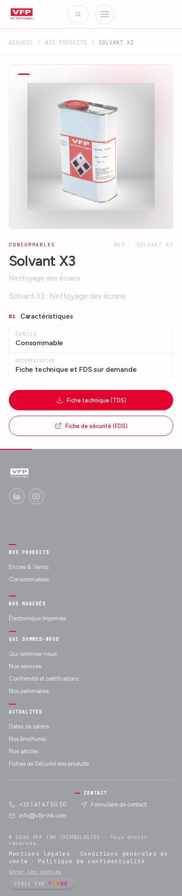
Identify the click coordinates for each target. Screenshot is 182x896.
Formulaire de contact (119, 804)
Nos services (25, 666)
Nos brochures (27, 739)
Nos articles (23, 751)
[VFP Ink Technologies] (21, 14)
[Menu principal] (104, 14)
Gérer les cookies (35, 872)
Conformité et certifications (44, 678)
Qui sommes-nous (33, 654)
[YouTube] (36, 496)
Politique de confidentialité (91, 861)
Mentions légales (39, 853)
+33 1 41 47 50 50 (43, 804)
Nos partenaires (29, 691)
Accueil (21, 42)
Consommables (29, 579)
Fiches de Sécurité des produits (49, 763)
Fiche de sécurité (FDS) (96, 426)
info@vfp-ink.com (42, 815)
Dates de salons (29, 726)
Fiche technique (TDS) (96, 400)
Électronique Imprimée (37, 618)
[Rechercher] (78, 14)
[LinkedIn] (17, 496)
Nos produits (66, 42)
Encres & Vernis (29, 567)
